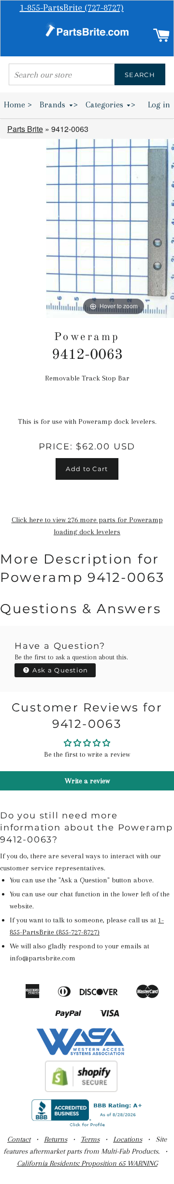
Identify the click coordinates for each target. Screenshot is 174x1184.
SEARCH (140, 75)
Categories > (111, 104)
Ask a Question (59, 670)
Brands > (59, 104)
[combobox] (62, 74)
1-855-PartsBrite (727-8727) (72, 7)
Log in (159, 104)
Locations (127, 1139)
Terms (90, 1139)
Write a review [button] (87, 780)
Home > (18, 104)
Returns (55, 1139)
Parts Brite (25, 128)
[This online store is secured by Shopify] (81, 1089)
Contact (18, 1139)
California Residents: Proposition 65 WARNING (87, 1163)
